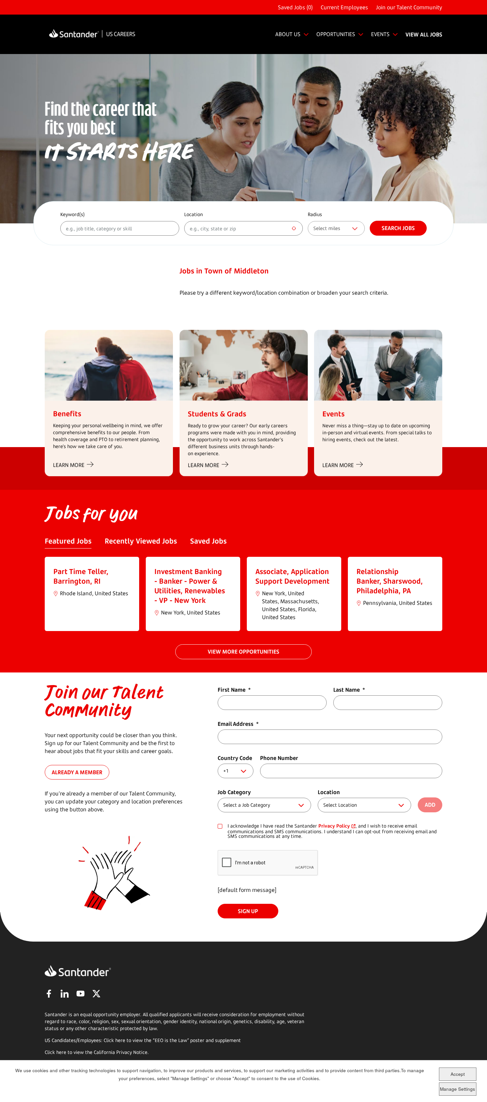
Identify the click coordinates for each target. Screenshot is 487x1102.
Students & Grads (217, 413)
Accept (458, 1074)
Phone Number (279, 758)
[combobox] (243, 228)
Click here (55, 1052)
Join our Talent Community (409, 7)
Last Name (349, 689)
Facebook (49, 994)
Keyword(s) (72, 214)
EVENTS (380, 34)
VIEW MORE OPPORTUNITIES (243, 651)
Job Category (234, 792)
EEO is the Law (171, 1040)
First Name (234, 689)
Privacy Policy (334, 826)
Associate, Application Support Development (292, 576)
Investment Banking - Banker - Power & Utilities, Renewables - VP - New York (189, 586)
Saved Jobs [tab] (208, 541)
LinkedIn (65, 994)
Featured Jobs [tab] (68, 541)
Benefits (67, 413)
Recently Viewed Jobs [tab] (141, 541)
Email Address (238, 723)
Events (333, 413)
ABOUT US (287, 34)
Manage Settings (457, 1089)
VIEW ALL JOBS (424, 34)
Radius (315, 214)
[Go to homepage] (92, 34)
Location (193, 214)
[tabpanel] (243, 594)
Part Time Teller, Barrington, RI (80, 576)
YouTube (80, 994)
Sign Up (248, 911)
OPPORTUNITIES (335, 34)
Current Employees (344, 7)
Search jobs (398, 228)
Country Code (235, 758)
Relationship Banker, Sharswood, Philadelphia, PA (389, 581)
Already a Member (77, 772)
